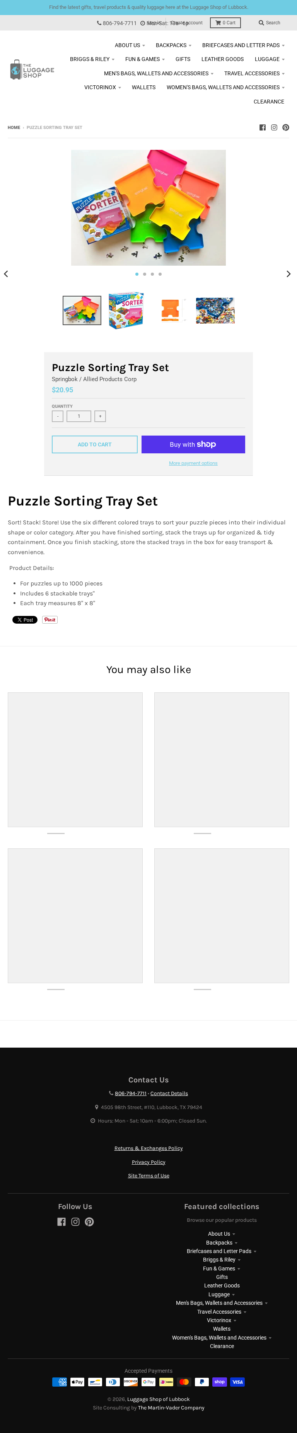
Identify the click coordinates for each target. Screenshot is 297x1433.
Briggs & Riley (219, 1260)
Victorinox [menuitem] (100, 87)
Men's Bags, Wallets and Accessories (219, 1303)
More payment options (193, 463)
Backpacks (219, 1243)
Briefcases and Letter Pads (219, 1251)
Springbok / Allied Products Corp (94, 379)
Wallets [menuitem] (143, 87)
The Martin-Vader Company (171, 1407)
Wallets (221, 1329)
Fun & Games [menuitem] (142, 59)
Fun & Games (219, 1268)
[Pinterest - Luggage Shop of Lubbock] (285, 127)
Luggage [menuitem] (267, 59)
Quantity (62, 406)
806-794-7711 (120, 23)
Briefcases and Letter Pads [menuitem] (241, 45)
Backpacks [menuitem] (171, 45)
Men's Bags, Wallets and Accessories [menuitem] (156, 73)
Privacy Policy (149, 1162)
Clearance (222, 1346)
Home (14, 127)
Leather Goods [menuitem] (222, 59)
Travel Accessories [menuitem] (252, 73)
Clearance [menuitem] (269, 101)
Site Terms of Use (148, 1175)
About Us (219, 1234)
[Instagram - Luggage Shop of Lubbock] (274, 127)
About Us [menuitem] (127, 45)
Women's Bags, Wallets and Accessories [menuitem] (223, 87)
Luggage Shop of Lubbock (158, 1399)
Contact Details (169, 1093)
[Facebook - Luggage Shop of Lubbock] (262, 127)
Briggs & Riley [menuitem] (89, 59)
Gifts (222, 1277)
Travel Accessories (219, 1312)
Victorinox (219, 1320)
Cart (229, 22)
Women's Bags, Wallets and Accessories (219, 1338)
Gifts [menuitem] (183, 59)
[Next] (288, 274)
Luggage (219, 1294)
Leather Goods (222, 1285)
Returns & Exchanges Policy (148, 1148)
